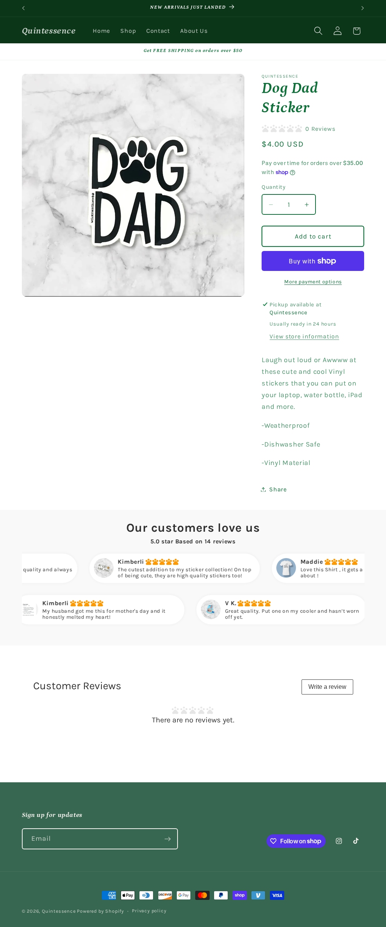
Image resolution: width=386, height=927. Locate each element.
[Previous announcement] (23, 8)
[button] (318, 31)
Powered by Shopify (100, 911)
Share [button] (277, 489)
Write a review (327, 687)
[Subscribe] (167, 838)
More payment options (313, 281)
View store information (304, 336)
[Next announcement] (362, 8)
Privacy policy (149, 910)
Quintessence (59, 911)
